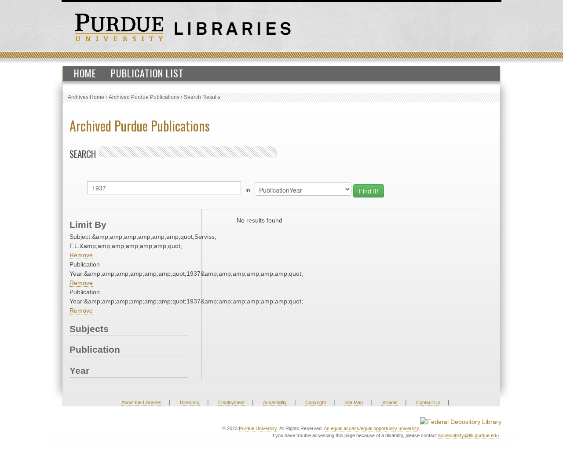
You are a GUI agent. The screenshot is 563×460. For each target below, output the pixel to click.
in (247, 189)
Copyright (315, 402)
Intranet (389, 402)
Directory (190, 402)
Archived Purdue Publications (144, 97)
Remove (81, 255)
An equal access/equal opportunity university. (372, 428)
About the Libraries (141, 402)
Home (85, 73)
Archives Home (86, 97)
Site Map (353, 402)
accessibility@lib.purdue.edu (468, 435)
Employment (231, 402)
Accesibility (275, 402)
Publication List (147, 73)
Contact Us (428, 402)
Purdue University (258, 428)
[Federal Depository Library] (460, 421)
